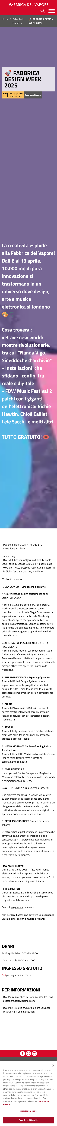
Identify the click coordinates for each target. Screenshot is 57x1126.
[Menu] (51, 11)
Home (5, 19)
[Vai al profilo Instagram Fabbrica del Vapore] (34, 1053)
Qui (4, 975)
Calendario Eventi (18, 21)
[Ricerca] (42, 11)
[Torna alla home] (28, 4)
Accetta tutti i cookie (28, 1120)
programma (17, 907)
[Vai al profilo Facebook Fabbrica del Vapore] (22, 1053)
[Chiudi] (53, 1065)
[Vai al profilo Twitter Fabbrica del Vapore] (28, 1053)
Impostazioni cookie (28, 1110)
